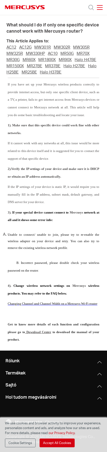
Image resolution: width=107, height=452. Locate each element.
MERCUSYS (25, 7)
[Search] (91, 7)
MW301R (42, 47)
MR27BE (34, 65)
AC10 (52, 53)
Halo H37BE (50, 72)
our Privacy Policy (62, 433)
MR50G (67, 53)
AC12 (11, 47)
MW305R (81, 47)
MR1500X (15, 65)
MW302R (62, 47)
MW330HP (35, 53)
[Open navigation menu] (99, 7)
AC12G (25, 47)
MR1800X (47, 59)
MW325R (14, 53)
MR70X (83, 53)
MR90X (65, 59)
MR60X (29, 59)
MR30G (13, 59)
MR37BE (52, 65)
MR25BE (29, 72)
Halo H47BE (85, 59)
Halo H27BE (74, 65)
